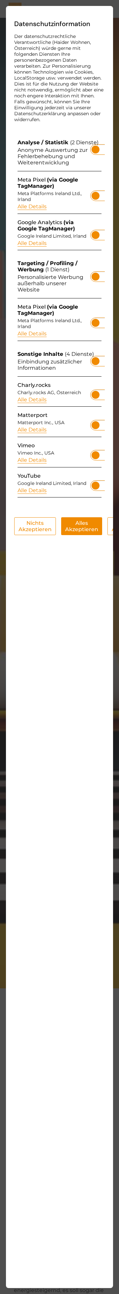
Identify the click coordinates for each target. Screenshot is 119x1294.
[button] (95, 149)
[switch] (95, 148)
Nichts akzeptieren (35, 526)
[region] (59, 320)
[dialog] (59, 647)
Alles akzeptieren (81, 526)
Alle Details (32, 206)
